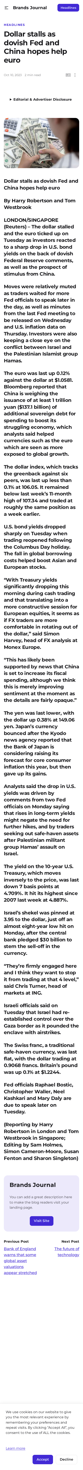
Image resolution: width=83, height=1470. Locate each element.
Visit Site (41, 1221)
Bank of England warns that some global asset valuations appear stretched (20, 1261)
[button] (6, 8)
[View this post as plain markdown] (68, 75)
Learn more (15, 1448)
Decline (66, 1459)
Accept (43, 1459)
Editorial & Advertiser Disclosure (42, 99)
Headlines (68, 7)
